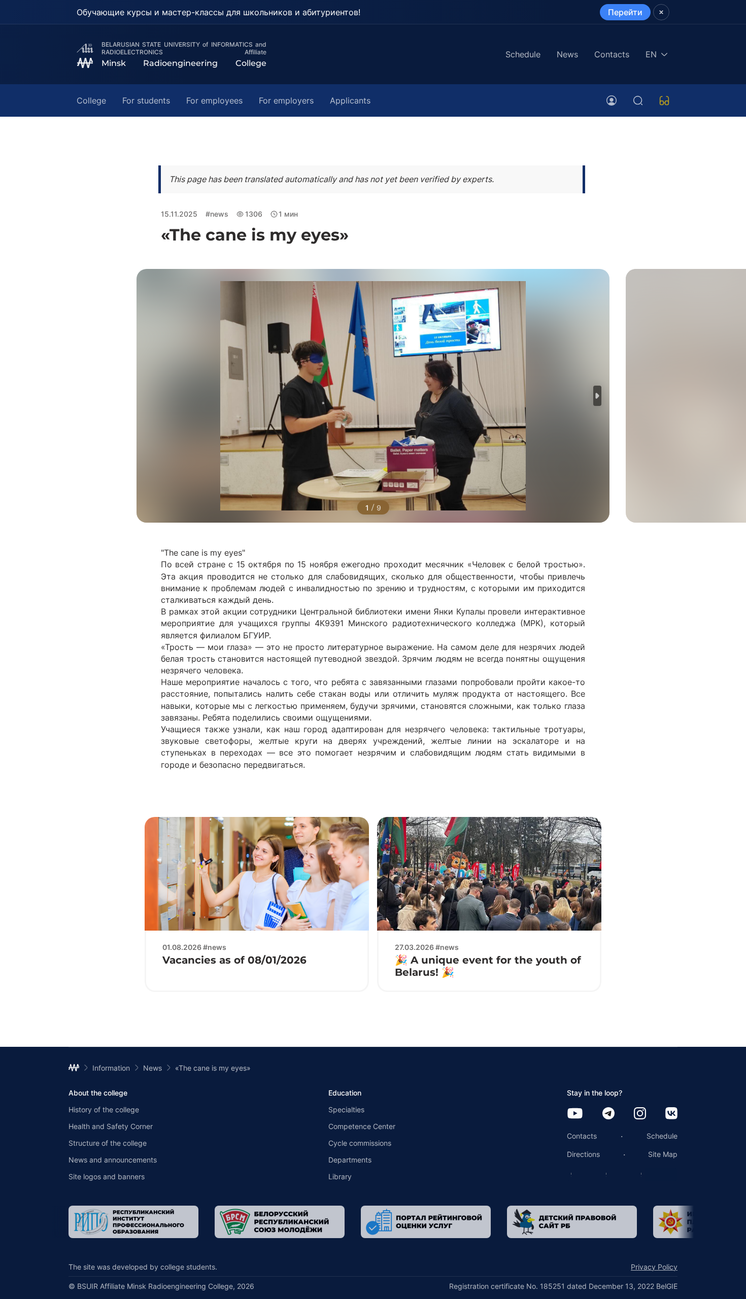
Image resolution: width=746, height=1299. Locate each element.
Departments (349, 1159)
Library (340, 1176)
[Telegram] (608, 1114)
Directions (583, 1154)
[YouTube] (575, 1114)
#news (217, 214)
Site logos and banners (107, 1176)
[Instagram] (640, 1114)
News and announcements (113, 1159)
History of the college (104, 1109)
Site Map (662, 1154)
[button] (597, 396)
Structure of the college (108, 1143)
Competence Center (361, 1126)
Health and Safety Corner (111, 1126)
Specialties (346, 1109)
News (567, 54)
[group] (133, 1222)
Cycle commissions (359, 1143)
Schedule (522, 54)
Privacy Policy (654, 1266)
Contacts (611, 54)
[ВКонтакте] (671, 1114)
